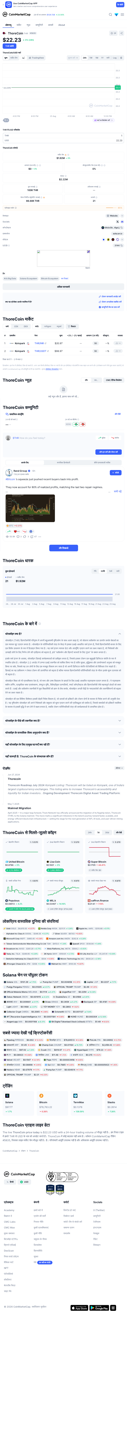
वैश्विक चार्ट (8, 1262)
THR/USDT (40, 351)
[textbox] (53, 442)
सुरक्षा (36, 1256)
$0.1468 (22, 1007)
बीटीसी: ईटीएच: (50, 15)
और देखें (117, 414)
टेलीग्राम (96, 1221)
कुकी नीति (38, 1233)
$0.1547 (23, 1059)
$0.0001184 (35, 1016)
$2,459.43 (104, 1045)
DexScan (9, 1250)
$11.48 (52, 1054)
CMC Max (9, 1227)
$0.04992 (105, 1040)
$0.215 (87, 1054)
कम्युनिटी (97, 1216)
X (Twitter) (99, 1210)
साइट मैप (7, 1291)
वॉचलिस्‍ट (8, 1279)
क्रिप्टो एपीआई (10, 1244)
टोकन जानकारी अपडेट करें (111, 296)
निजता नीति (38, 1221)
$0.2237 (101, 982)
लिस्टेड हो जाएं (70, 1210)
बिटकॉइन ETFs (11, 1239)
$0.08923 (19, 1054)
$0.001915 (28, 997)
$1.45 (21, 1045)
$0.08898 (24, 1064)
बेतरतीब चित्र (9, 1285)
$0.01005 (28, 987)
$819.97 (55, 1049)
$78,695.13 (66, 1040)
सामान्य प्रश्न (69, 1227)
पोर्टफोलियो (8, 1273)
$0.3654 (61, 1002)
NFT (6, 1268)
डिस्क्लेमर (38, 1244)
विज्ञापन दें (8, 1216)
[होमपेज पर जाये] (16, 14)
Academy (9, 1210)
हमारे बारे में (38, 1210)
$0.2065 (27, 1011)
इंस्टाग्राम (97, 1227)
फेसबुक (96, 1233)
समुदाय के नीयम (40, 1239)
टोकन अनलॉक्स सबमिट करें (112, 302)
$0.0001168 (26, 1021)
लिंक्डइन (96, 1244)
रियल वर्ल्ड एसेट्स (11, 1256)
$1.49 (80, 1021)
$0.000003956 (64, 1059)
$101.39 (21, 982)
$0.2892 (61, 1007)
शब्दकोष (67, 1233)
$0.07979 (23, 1069)
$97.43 (20, 1049)
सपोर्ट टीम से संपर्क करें (73, 1221)
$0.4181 (100, 1002)
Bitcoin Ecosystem (49, 278)
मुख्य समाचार (9, 1233)
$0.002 (25, 1040)
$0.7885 (61, 1064)
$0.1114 (31, 992)
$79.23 (94, 1049)
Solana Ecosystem (28, 278)
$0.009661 (23, 1002)
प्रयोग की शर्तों (40, 1216)
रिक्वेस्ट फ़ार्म (69, 1216)
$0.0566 (72, 997)
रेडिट (95, 1239)
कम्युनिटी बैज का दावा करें (111, 307)
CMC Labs (10, 1221)
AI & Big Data (10, 278)
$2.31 (27, 1074)
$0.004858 (61, 982)
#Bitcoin (10, 479)
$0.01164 (62, 1045)
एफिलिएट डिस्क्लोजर (52, 369)
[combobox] (73, 57)
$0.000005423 (99, 1064)
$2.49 (76, 987)
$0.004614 (64, 1069)
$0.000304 (88, 1016)
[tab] (24, 58)
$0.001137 (73, 1011)
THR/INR (39, 343)
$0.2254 (79, 992)
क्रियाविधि (38, 1250)
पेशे (35, 1262)
